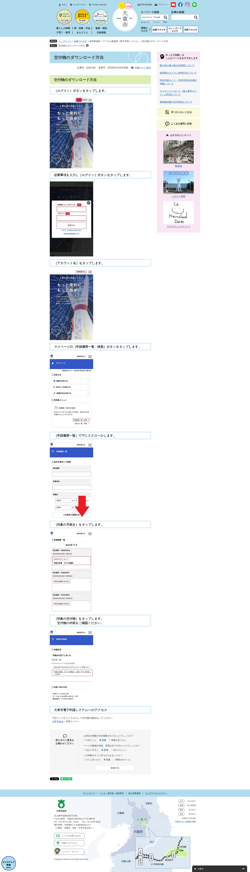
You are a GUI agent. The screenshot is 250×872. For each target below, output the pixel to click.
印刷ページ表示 (143, 67)
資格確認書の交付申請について (176, 102)
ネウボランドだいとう (178, 226)
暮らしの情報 (63, 28)
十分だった (91, 740)
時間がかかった (123, 759)
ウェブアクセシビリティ (156, 793)
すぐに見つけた (93, 759)
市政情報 (101, 32)
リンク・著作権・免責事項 (112, 793)
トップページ (64, 41)
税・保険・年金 (82, 28)
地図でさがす (190, 29)
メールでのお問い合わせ (71, 836)
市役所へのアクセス (69, 843)
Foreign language (99, 4)
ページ (156, 22)
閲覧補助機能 (146, 4)
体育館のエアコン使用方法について (178, 73)
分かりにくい (119, 750)
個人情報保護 (134, 793)
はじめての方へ (79, 4)
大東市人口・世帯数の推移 (185, 821)
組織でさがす (159, 29)
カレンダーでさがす (175, 29)
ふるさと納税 (178, 196)
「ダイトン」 (71, 852)
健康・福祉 (101, 28)
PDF (165, 22)
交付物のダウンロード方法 (71, 45)
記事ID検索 (177, 12)
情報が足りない (118, 740)
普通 (104, 740)
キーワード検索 (150, 12)
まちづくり (82, 32)
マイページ (162, 4)
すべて (146, 22)
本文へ (64, 4)
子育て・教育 (63, 32)
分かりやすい (92, 750)
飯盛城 (178, 166)
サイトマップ (89, 793)
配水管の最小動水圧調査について (177, 65)
